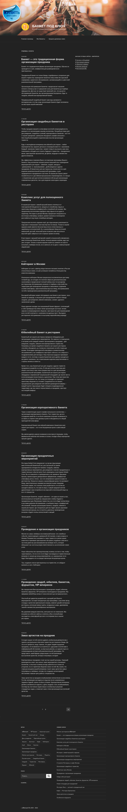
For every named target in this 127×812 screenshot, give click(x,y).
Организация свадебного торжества (68, 766)
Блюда (42, 735)
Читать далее (26, 109)
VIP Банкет (34, 731)
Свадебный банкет (38, 758)
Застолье (32, 742)
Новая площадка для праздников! (67, 784)
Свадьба (24, 762)
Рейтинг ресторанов (28, 755)
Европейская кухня (39, 738)
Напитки (35, 745)
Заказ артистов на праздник (38, 635)
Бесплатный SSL (81, 68)
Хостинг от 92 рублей (82, 60)
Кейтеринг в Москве (33, 264)
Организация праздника (29, 752)
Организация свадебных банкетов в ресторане (43, 123)
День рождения (26, 738)
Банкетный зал (33, 735)
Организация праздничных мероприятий (37, 457)
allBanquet (25, 731)
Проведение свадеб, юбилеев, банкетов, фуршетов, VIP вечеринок (45, 583)
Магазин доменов (81, 66)
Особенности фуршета (64, 797)
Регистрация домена (82, 62)
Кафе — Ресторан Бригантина (66, 790)
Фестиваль (41, 762)
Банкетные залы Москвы (64, 770)
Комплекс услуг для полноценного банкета (42, 198)
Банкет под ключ (48, 25)
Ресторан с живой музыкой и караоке (68, 752)
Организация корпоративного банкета (44, 407)
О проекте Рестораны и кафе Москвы (68, 763)
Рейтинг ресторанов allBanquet (66, 731)
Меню (29, 745)
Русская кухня (26, 758)
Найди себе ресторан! (63, 777)
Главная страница (27, 39)
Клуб (23, 745)
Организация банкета (28, 748)
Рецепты (47, 755)
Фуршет (24, 765)
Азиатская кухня (44, 731)
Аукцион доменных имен (57, 39)
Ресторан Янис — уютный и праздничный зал (71, 787)
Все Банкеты (41, 39)
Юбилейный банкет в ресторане (40, 332)
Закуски (24, 742)
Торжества (33, 762)
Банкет (24, 735)
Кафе (38, 742)
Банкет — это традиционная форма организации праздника (42, 60)
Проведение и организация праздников (45, 529)
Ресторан (39, 755)
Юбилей (31, 765)
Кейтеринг (46, 742)
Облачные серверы (82, 64)
